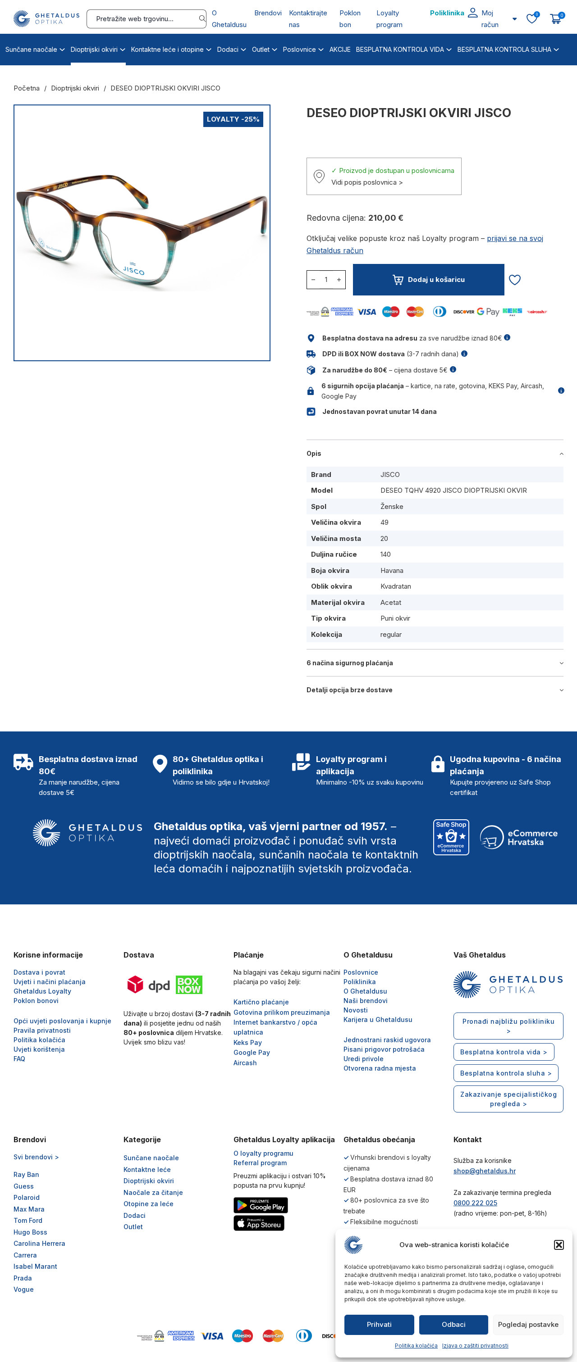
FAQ (19, 1058)
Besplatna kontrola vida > (504, 1052)
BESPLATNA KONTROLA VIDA (400, 49)
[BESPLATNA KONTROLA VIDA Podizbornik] (449, 48)
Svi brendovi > (36, 1157)
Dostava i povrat (39, 972)
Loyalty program (389, 19)
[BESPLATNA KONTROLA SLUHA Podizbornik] (556, 48)
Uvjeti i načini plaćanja (50, 981)
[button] (558, 1244)
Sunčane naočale (31, 49)
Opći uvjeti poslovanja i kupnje (62, 1021)
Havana (391, 570)
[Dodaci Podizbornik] (243, 48)
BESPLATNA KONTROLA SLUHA (504, 49)
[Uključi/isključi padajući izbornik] (515, 18)
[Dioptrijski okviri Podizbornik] (122, 48)
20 (384, 538)
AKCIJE (340, 49)
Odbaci (454, 1324)
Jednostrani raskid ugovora (387, 1040)
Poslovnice (299, 49)
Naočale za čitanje (153, 1192)
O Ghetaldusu (229, 19)
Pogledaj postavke (528, 1324)
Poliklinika (447, 13)
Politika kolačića (416, 1345)
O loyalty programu (263, 1153)
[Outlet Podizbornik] (274, 48)
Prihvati (379, 1324)
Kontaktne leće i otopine (167, 49)
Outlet (261, 49)
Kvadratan (395, 586)
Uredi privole (363, 1058)
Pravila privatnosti (42, 1030)
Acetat (390, 602)
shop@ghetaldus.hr (484, 1171)
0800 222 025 (475, 1203)
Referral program (260, 1163)
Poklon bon (350, 19)
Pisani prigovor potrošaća (384, 1049)
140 (385, 554)
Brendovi (268, 13)
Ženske (391, 506)
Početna (27, 88)
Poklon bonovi (36, 1000)
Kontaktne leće (147, 1169)
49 (384, 522)
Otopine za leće (149, 1204)
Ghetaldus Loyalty (42, 991)
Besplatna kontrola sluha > (506, 1073)
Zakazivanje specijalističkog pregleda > (508, 1099)
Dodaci (227, 49)
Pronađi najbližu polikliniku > (508, 1026)
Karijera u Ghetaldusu (377, 1019)
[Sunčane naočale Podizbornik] (62, 48)
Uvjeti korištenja (39, 1049)
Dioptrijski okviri (94, 49)
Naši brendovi (365, 1000)
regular (391, 634)
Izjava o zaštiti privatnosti (475, 1345)
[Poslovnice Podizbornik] (321, 48)
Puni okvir (395, 618)
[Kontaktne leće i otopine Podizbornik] (209, 48)
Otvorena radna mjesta (379, 1068)
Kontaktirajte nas (308, 19)
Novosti (355, 1010)
